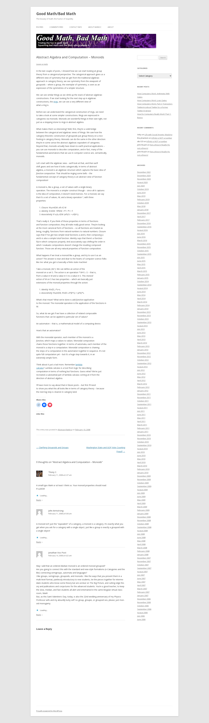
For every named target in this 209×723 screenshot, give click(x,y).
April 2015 (141, 267)
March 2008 (142, 547)
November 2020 (144, 179)
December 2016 (144, 223)
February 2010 (143, 469)
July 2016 (141, 233)
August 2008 (142, 530)
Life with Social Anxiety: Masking (158, 134)
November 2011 (144, 397)
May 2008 (141, 541)
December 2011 (144, 394)
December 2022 (144, 172)
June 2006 (141, 619)
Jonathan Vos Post (57, 552)
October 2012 (143, 360)
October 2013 (143, 319)
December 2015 (144, 244)
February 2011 (143, 428)
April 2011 (141, 421)
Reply (38, 500)
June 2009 (141, 496)
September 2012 (144, 363)
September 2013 (144, 322)
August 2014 (142, 288)
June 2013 (141, 332)
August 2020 (142, 182)
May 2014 (141, 295)
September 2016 (144, 226)
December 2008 (144, 517)
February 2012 (143, 387)
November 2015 (144, 247)
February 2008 (143, 551)
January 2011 (142, 431)
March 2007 (142, 588)
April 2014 (141, 298)
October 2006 (143, 605)
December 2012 (144, 353)
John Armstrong (56, 510)
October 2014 (143, 281)
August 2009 (142, 489)
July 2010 (141, 452)
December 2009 (144, 476)
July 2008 (141, 534)
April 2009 (141, 503)
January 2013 (142, 349)
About (111, 27)
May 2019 (141, 196)
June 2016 (141, 237)
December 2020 (144, 175)
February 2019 (143, 199)
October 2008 (143, 524)
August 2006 (142, 612)
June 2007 (141, 578)
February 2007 (143, 592)
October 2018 (143, 203)
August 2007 (142, 571)
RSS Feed (39, 27)
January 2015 (142, 278)
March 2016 (142, 240)
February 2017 (143, 220)
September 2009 (144, 486)
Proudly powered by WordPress (49, 711)
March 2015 (142, 271)
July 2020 (141, 186)
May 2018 (141, 206)
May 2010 (141, 459)
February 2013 (143, 346)
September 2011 (144, 404)
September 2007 (144, 568)
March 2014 (142, 302)
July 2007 (141, 575)
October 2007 (143, 565)
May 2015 (141, 264)
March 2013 (142, 343)
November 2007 (144, 561)
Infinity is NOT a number (161, 138)
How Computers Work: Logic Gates (152, 100)
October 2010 (143, 442)
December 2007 (144, 558)
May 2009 (141, 500)
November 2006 (144, 602)
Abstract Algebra (65, 429)
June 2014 (141, 291)
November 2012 (144, 356)
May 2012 (141, 377)
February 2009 (143, 510)
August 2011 (142, 407)
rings (55, 101)
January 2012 (142, 390)
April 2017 (141, 216)
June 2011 (141, 414)
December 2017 (144, 213)
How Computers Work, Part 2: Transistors (154, 104)
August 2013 (142, 326)
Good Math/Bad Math (56, 13)
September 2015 (144, 254)
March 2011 (142, 425)
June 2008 (141, 537)
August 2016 (142, 230)
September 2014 (144, 285)
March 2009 (142, 506)
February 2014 (143, 305)
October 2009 (143, 483)
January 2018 (142, 209)
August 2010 (142, 448)
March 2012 (142, 384)
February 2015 (143, 274)
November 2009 (144, 479)
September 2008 (144, 527)
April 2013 (141, 339)
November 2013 (144, 315)
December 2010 (144, 435)
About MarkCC (94, 27)
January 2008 (142, 554)
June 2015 (141, 261)
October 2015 (143, 250)
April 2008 (141, 544)
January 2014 (142, 308)
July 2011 (141, 411)
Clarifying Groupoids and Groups (52, 447)
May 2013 (141, 336)
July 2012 (141, 370)
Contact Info (75, 27)
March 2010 (142, 466)
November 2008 (144, 520)
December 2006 (144, 599)
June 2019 (141, 192)
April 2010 (141, 462)
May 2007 (141, 582)
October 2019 (143, 189)
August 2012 (142, 366)
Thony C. (52, 472)
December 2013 (144, 312)
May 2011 (141, 418)
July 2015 (141, 257)
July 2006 (141, 616)
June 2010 (141, 455)
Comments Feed (56, 27)
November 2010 (144, 438)
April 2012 (141, 380)
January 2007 (142, 595)
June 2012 (141, 373)
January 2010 (142, 472)
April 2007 (141, 585)
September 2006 (144, 609)
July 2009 (141, 493)
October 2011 (143, 401)
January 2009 (142, 513)
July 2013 (141, 329)
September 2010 (144, 445)
